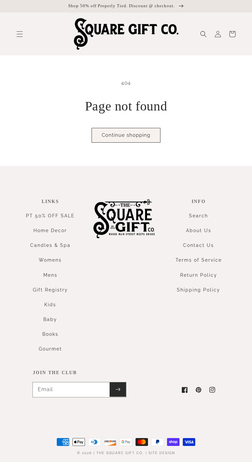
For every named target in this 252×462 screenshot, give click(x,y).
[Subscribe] (118, 389)
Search (198, 215)
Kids (50, 304)
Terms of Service (199, 260)
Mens (50, 275)
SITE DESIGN (162, 453)
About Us (198, 230)
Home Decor (50, 230)
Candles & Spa (50, 245)
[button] (19, 34)
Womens (50, 260)
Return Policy (198, 275)
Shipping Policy (198, 289)
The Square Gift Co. (120, 453)
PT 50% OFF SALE (50, 215)
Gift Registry (50, 289)
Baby (50, 319)
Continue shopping (126, 135)
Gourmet (50, 349)
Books (50, 334)
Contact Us (198, 245)
